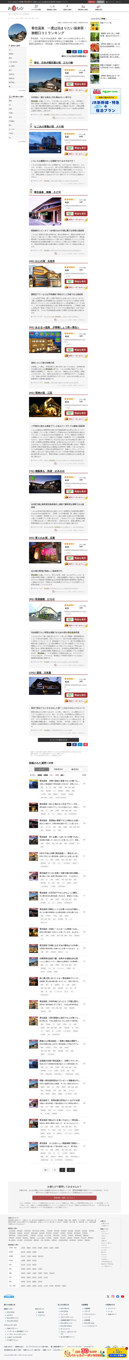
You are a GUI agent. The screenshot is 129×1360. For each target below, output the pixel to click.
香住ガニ (75, 863)
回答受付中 (58, 769)
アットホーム (60, 968)
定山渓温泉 (12, 1230)
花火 (51, 991)
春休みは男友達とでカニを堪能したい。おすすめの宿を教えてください (67, 527)
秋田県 (46, 1247)
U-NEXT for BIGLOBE (14, 1337)
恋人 (10, 125)
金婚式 (54, 1093)
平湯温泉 (70, 1235)
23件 (81, 546)
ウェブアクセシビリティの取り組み (37, 1347)
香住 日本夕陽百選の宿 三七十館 (53, 62)
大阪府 (34, 1273)
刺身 (42, 1093)
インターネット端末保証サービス (17, 1331)
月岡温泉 (62, 1233)
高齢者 (42, 1087)
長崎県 (34, 1286)
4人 (70, 1024)
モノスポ (104, 1250)
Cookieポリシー (89, 1347)
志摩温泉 (54, 1240)
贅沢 (58, 883)
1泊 (66, 814)
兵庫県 (60, 787)
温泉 (10, 58)
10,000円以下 (44, 994)
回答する (91, 2)
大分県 (46, 1286)
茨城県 (34, 1252)
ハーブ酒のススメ (106, 1266)
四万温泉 (26, 1233)
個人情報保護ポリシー (58, 1347)
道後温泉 (32, 1237)
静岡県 (23, 1269)
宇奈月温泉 (56, 1235)
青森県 (29, 1247)
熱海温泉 (80, 1240)
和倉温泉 (33, 1235)
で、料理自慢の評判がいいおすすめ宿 (58, 730)
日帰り (51, 797)
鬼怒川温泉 (34, 1233)
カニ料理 (12, 66)
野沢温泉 (48, 1233)
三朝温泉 (48, 1237)
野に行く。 (104, 1252)
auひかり (10, 1315)
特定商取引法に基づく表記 (12, 1350)
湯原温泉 (69, 1237)
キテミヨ (104, 1245)
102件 (81, 136)
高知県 (40, 1281)
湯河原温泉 (77, 1233)
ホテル (70, 1130)
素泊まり (60, 952)
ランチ (50, 1070)
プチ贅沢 (53, 886)
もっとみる (21, 90)
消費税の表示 (19, 1347)
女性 (46, 1126)
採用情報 (87, 1320)
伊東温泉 (85, 1233)
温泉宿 (11, 54)
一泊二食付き (13, 62)
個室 (73, 790)
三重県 (40, 1269)
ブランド (87, 1311)
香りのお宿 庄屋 (45, 537)
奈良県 (46, 1273)
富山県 (23, 1264)
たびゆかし (104, 1259)
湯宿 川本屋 (43, 672)
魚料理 (47, 1093)
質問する (100, 2)
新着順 (40, 775)
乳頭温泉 (49, 1230)
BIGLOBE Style (89, 1323)
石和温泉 (69, 1233)
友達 (10, 117)
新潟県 (34, 1260)
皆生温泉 (62, 1237)
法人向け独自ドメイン (68, 1337)
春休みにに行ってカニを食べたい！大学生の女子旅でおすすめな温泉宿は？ (69, 460)
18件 (81, 681)
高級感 (60, 1093)
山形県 (51, 1247)
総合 (62, 775)
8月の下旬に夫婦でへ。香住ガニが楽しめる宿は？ (61, 316)
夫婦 (10, 109)
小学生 (11, 133)
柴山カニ (50, 1136)
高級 (42, 1156)
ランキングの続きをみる (58, 740)
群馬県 (29, 1252)
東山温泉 (70, 1230)
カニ (10, 49)
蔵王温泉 (77, 1230)
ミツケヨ (104, 1257)
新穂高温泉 (78, 1235)
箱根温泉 (36, 1240)
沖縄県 (64, 1286)
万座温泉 (19, 1233)
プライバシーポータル (74, 1347)
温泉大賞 (41, 1312)
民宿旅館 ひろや (45, 599)
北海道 (23, 1247)
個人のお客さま (9, 1304)
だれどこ (104, 1236)
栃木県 (23, 1252)
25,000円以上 (69, 1160)
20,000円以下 (44, 866)
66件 (81, 270)
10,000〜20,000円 (61, 797)
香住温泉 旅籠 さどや (47, 192)
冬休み (54, 1130)
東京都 (34, 1256)
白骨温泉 (55, 1233)
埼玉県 (23, 1256)
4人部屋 (43, 1034)
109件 (81, 72)
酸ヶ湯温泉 (12, 1240)
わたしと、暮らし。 (107, 1243)
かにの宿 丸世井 (45, 261)
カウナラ (104, 1254)
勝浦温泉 (25, 1237)
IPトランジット (65, 1329)
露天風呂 (12, 82)
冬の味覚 (63, 794)
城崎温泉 (85, 1235)
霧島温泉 (90, 1237)
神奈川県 (40, 1256)
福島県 (57, 1247)
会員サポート (112, 1314)
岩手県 (34, 1247)
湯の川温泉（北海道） (38, 1230)
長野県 (29, 1260)
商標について (47, 1350)
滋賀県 (23, 1273)
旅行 (10, 70)
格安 (68, 1070)
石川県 (29, 1264)
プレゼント (72, 1090)
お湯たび (104, 1240)
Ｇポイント (104, 1231)
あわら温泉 (48, 1235)
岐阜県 (29, 1269)
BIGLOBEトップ (59, 1350)
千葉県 (29, 1256)
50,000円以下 (68, 902)
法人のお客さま (63, 1304)
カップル (12, 129)
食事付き (12, 78)
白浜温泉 (18, 1237)
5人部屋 (49, 971)
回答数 (46, 775)
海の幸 (75, 883)
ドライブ (68, 1110)
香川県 (29, 1281)
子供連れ (12, 121)
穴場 (49, 1011)
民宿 (42, 846)
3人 (10, 137)
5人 (47, 965)
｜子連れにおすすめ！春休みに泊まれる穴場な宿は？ (62, 250)
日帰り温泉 (44, 797)
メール (110, 1311)
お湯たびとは (105, 1223)
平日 (54, 863)
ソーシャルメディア (90, 1326)
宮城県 (40, 1247)
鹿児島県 (57, 1286)
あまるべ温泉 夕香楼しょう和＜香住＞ (57, 327)
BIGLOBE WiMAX (12, 1321)
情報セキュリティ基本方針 (31, 1350)
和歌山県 (52, 1273)
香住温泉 (48, 790)
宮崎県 (51, 1286)
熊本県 (40, 1286)
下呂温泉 (63, 1235)
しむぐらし (41, 1315)
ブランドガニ (68, 1133)
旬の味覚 (70, 794)
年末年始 (43, 1011)
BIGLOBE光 (10, 1312)
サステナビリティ (90, 1314)
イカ (63, 883)
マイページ (111, 2)
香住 (42, 790)
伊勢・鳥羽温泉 (45, 1240)
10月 (67, 1051)
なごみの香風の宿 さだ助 (49, 126)
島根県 (29, 1277)
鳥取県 (23, 1277)
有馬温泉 (11, 1237)
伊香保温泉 (12, 1233)
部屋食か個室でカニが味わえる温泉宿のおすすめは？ (63, 114)
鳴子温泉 (56, 1230)
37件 (81, 401)
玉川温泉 (19, 1240)
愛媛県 (34, 1281)
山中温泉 (40, 1235)
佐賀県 (29, 1286)
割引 (42, 1074)
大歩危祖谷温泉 (63, 1240)
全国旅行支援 (69, 1074)
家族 (10, 100)
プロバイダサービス (67, 1317)
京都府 (29, 1273)
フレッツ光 (64, 1314)
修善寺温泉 (12, 1235)
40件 (81, 336)
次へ (70, 1170)
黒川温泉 (83, 1237)
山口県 (46, 1277)
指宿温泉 (87, 1240)
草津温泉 (91, 1230)
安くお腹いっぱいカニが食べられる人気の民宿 (61, 662)
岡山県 (34, 1277)
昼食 (49, 794)
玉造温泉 (55, 1237)
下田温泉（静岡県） (23, 1235)
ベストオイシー (105, 1247)
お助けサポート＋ (12, 1328)
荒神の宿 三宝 (43, 392)
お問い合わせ (8, 1347)
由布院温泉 (72, 1240)
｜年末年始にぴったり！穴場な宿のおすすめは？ (61, 588)
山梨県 (23, 1260)
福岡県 (23, 1286)
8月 (49, 863)
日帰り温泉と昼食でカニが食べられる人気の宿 (61, 181)
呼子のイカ (44, 922)
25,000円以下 (62, 886)
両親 (48, 1087)
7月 (67, 988)
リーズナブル (58, 991)
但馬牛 (56, 971)
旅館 (65, 1090)
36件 (81, 480)
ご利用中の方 (110, 1304)
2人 (10, 105)
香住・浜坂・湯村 (69, 787)
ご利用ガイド (105, 1226)
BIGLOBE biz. (65, 1308)
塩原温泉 (42, 1233)
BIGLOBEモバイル (13, 1318)
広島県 (40, 1277)
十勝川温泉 (27, 1230)
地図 (68, 79)
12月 (54, 1090)
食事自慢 (54, 1113)
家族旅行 (55, 794)
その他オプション (12, 1340)
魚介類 (62, 1070)
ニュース (87, 1317)
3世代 (58, 1024)
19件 (81, 608)
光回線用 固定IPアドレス (68, 1320)
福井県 (34, 1264)
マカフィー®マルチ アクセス (68, 1333)
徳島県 (23, 1281)
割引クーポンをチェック (78, 90)
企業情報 (84, 1304)
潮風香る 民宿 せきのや (50, 471)
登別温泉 (19, 1230)
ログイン (118, 2)
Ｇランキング (105, 1233)
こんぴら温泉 (41, 1237)
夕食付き (12, 74)
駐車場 (76, 1130)
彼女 (54, 827)
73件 (81, 202)
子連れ (11, 113)
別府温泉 (76, 1237)
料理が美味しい (59, 1074)
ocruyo (103, 1238)
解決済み (75, 769)
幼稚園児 (57, 984)
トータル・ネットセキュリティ (17, 1334)
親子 (47, 984)
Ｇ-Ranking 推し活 (106, 1261)
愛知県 (34, 1269)
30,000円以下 (73, 814)
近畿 (55, 787)
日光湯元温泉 (28, 1240)
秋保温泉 (63, 1230)
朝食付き (59, 1133)
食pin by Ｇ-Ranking (107, 1264)
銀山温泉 (84, 1230)
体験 (42, 991)
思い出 (66, 991)
